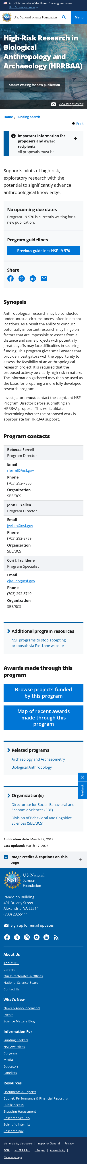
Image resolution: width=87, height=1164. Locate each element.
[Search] (64, 17)
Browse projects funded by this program (43, 692)
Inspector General (48, 1143)
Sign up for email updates (32, 925)
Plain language (13, 1157)
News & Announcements (22, 1008)
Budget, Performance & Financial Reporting (36, 1098)
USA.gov (40, 1150)
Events (8, 1015)
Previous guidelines (43, 250)
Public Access (14, 1105)
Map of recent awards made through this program (43, 717)
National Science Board (21, 982)
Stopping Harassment (20, 1111)
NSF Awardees (14, 1047)
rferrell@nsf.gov (20, 470)
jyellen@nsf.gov (20, 525)
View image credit (71, 104)
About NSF (11, 963)
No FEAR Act (22, 1150)
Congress (10, 1053)
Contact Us (12, 989)
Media (8, 1060)
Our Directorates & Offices (23, 976)
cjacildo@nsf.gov (21, 581)
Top (79, 822)
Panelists (10, 1073)
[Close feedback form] (82, 777)
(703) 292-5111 (16, 914)
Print (79, 123)
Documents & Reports (20, 1092)
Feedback (82, 791)
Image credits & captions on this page (39, 859)
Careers (9, 970)
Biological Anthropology (32, 767)
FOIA (7, 1150)
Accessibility (57, 1150)
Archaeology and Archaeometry (38, 759)
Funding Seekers (16, 1040)
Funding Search (28, 117)
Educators (11, 1066)
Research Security (17, 1118)
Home (8, 117)
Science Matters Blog (19, 1021)
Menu (79, 17)
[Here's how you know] (43, 5)
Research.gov (13, 1131)
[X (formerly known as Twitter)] (17, 937)
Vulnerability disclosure (18, 1143)
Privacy (69, 1143)
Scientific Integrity (17, 1124)
